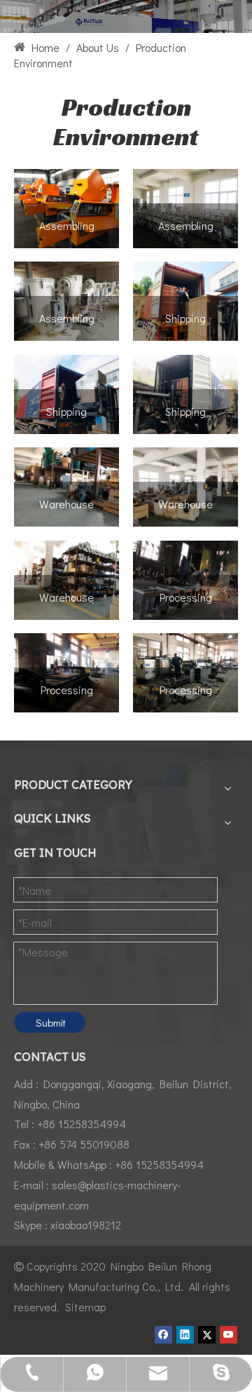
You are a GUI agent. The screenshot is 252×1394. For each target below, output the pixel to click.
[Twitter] (207, 1334)
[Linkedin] (185, 1334)
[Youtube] (228, 1334)
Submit (51, 1022)
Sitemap (85, 1306)
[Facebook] (163, 1334)
